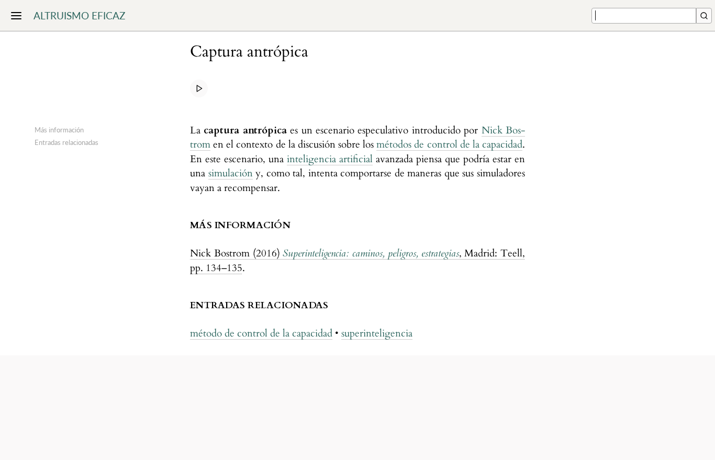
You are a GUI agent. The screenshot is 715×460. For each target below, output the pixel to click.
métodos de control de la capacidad (449, 144)
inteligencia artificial (330, 159)
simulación (230, 173)
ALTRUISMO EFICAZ (79, 15)
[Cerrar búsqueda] (704, 16)
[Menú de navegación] (16, 16)
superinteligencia (376, 333)
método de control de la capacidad (261, 333)
